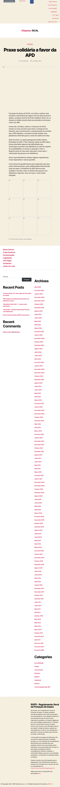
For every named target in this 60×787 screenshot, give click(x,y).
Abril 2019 (37, 544)
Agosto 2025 (38, 311)
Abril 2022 (37, 427)
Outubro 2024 (38, 342)
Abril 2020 (37, 509)
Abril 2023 (37, 396)
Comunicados (38, 670)
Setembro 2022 (39, 420)
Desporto (37, 673)
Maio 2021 (37, 465)
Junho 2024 (38, 355)
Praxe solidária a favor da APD (30, 52)
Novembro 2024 (39, 338)
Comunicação (53, 8)
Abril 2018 (37, 581)
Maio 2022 (37, 424)
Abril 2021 (37, 468)
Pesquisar (5, 276)
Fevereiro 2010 (39, 646)
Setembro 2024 (39, 345)
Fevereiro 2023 (39, 403)
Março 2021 (38, 472)
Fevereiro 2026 (39, 290)
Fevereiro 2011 (39, 643)
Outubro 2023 (38, 376)
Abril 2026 (37, 287)
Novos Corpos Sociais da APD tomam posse (16, 315)
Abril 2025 (37, 325)
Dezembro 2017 (39, 588)
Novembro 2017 (39, 592)
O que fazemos (52, 5)
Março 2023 (38, 400)
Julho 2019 (37, 533)
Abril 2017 (37, 612)
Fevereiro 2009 (39, 650)
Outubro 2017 (38, 595)
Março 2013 (38, 629)
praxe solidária (28, 239)
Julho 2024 (37, 352)
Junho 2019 (38, 537)
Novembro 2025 (39, 301)
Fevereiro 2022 (39, 434)
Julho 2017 (37, 602)
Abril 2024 (37, 359)
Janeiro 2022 (38, 438)
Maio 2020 (37, 506)
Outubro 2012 (38, 633)
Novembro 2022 (39, 414)
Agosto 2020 (38, 496)
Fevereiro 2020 (39, 516)
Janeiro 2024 (38, 366)
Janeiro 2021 (38, 479)
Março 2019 (38, 547)
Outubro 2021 (38, 448)
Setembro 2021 (39, 451)
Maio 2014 (37, 626)
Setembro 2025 (39, 307)
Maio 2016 (37, 619)
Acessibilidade (39, 663)
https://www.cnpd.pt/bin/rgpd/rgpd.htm (43, 768)
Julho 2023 (37, 386)
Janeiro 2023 (38, 407)
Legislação (53, 11)
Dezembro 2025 (39, 297)
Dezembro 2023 (39, 369)
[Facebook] (32, 2)
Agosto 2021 (38, 455)
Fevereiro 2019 (39, 551)
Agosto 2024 (38, 348)
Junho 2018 (38, 575)
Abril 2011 (37, 640)
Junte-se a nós (52, 22)
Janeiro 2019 (38, 554)
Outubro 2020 (38, 489)
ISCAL (21, 239)
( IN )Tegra (55, 15)
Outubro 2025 (38, 304)
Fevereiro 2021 (39, 475)
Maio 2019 (37, 540)
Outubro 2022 (38, 417)
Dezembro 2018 (39, 557)
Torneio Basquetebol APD (42, 687)
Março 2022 (38, 431)
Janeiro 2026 (38, 294)
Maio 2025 (37, 321)
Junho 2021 (38, 462)
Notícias (30, 44)
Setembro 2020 (39, 492)
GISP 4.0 (50, 784)
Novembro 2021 (39, 444)
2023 (12, 239)
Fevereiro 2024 (39, 362)
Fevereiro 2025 (39, 331)
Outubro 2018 (38, 561)
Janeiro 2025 (38, 335)
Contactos (55, 18)
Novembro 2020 (39, 485)
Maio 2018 (37, 578)
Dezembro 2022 (39, 410)
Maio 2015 (37, 622)
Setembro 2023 (39, 379)
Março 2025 (38, 328)
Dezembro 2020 (39, 482)
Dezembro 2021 (39, 441)
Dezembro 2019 (39, 520)
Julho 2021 (37, 458)
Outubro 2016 (38, 616)
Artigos (36, 666)
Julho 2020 (37, 499)
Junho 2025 (38, 318)
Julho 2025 (37, 314)
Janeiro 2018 (38, 585)
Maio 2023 (37, 393)
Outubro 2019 (38, 523)
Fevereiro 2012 (39, 636)
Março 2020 (38, 513)
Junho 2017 (38, 605)
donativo (16, 239)
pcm (25, 784)
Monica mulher (7, 332)
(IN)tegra (17, 332)
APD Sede (25, 61)
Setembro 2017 (39, 599)
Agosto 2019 (38, 530)
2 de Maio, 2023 (36, 61)
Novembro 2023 (39, 372)
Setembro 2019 (39, 527)
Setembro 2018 (39, 564)
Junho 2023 (38, 390)
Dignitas (37, 676)
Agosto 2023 (38, 383)
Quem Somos (53, 1)
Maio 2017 (37, 609)
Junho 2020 (38, 503)
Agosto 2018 (38, 568)
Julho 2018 (37, 571)
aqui (39, 773)
